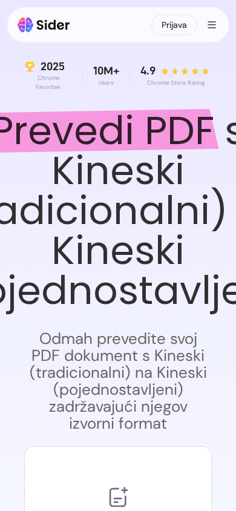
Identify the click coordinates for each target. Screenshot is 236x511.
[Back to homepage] (44, 24)
